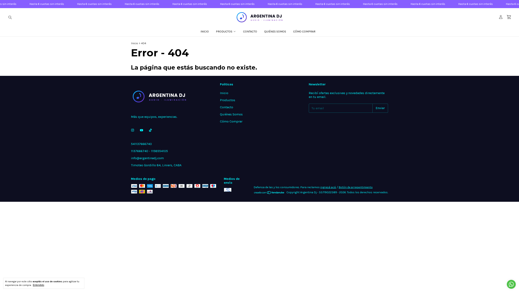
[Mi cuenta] (501, 17)
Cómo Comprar (304, 31)
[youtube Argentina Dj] (141, 130)
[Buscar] (10, 17)
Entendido (38, 285)
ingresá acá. (328, 187)
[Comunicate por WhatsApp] (511, 284)
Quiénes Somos (275, 31)
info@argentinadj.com (147, 158)
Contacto (250, 31)
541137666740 (141, 144)
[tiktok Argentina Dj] (150, 130)
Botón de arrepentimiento (356, 187)
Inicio (205, 31)
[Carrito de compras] (509, 17)
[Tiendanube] (269, 193)
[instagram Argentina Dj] (132, 130)
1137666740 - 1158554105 (149, 151)
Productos (224, 31)
